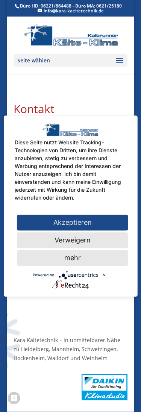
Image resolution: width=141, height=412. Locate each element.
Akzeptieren (72, 222)
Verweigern (73, 240)
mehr (72, 258)
